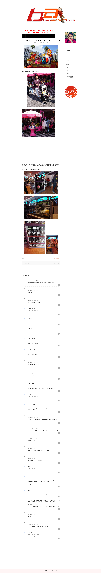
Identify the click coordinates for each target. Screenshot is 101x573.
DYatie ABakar (31, 404)
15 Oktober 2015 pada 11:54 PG (33, 524)
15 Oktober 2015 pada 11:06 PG (33, 514)
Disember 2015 (69, 76)
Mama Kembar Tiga (32, 466)
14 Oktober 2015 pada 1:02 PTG (33, 458)
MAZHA (29, 490)
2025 (67, 60)
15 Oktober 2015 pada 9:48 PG (33, 504)
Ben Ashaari (37, 42)
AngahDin (30, 427)
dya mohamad (31, 338)
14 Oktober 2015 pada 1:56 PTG (33, 468)
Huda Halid (30, 522)
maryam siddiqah (32, 512)
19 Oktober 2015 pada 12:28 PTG (33, 534)
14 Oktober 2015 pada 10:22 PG (33, 438)
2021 (67, 66)
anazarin (30, 394)
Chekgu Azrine (31, 436)
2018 (67, 70)
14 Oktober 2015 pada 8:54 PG (33, 351)
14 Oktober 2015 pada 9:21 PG (33, 396)
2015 (67, 74)
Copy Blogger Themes (55, 570)
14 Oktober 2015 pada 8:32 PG (33, 300)
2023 (67, 63)
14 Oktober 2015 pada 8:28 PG (33, 280)
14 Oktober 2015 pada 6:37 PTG (33, 478)
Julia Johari (31, 383)
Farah (29, 476)
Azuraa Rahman (32, 308)
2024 (67, 61)
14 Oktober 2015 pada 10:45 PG (33, 448)
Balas (59, 294)
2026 (67, 58)
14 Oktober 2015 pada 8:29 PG (33, 290)
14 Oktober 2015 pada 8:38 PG (33, 320)
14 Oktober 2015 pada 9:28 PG (33, 406)
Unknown (30, 298)
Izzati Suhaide (31, 328)
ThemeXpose (50, 570)
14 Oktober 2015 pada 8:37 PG (33, 310)
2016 (67, 73)
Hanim (29, 279)
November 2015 (69, 77)
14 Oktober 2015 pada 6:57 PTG (33, 492)
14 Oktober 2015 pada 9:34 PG (33, 428)
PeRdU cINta (31, 456)
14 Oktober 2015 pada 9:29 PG (33, 417)
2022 (67, 64)
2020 (67, 67)
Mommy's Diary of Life (33, 288)
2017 (67, 71)
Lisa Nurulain (31, 446)
